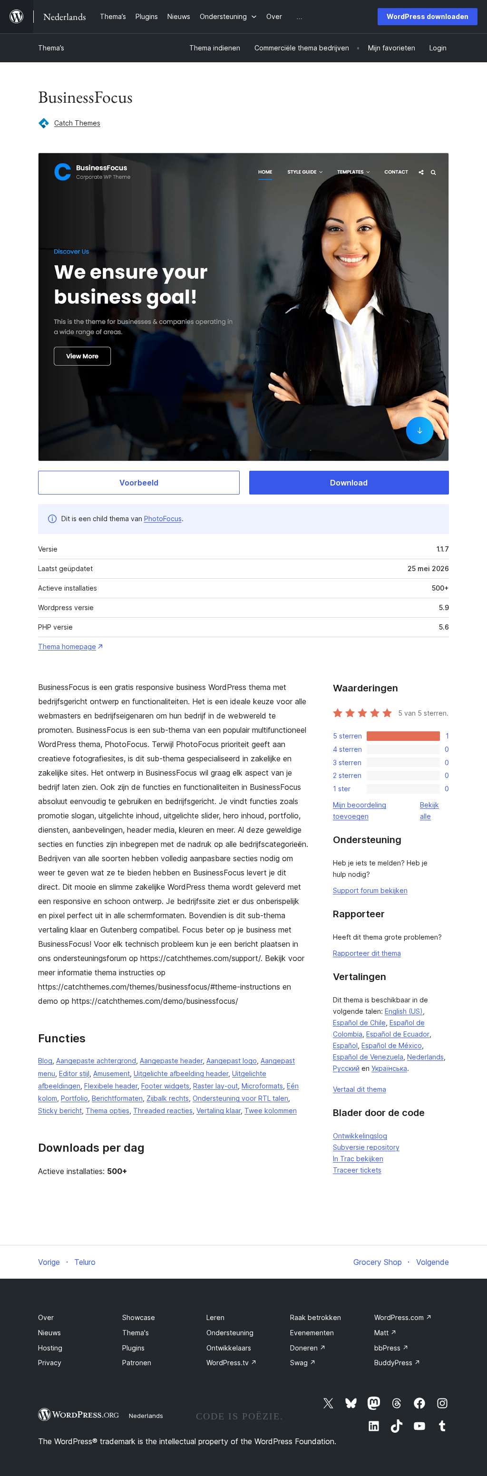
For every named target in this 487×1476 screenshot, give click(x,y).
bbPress (391, 1348)
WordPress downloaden (427, 16)
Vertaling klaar (218, 1111)
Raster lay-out (215, 1086)
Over (46, 1317)
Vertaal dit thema (359, 1089)
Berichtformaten (117, 1098)
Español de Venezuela (368, 1057)
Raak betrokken (315, 1317)
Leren (215, 1317)
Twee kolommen (270, 1111)
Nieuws (49, 1333)
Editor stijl (74, 1073)
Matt (385, 1333)
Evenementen (312, 1333)
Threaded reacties (163, 1111)
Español (345, 1045)
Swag (303, 1363)
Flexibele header (110, 1086)
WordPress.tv (231, 1363)
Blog (45, 1061)
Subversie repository (366, 1147)
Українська (389, 1068)
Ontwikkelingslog (360, 1136)
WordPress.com (403, 1317)
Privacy (49, 1363)
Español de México (391, 1045)
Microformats (262, 1086)
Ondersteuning (229, 1333)
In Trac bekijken (358, 1159)
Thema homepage (67, 646)
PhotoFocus (163, 519)
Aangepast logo (231, 1061)
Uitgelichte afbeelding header (181, 1073)
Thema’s (51, 48)
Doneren (308, 1348)
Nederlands (425, 1057)
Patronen (136, 1363)
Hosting (50, 1348)
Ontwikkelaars (228, 1348)
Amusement (111, 1073)
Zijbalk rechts (167, 1098)
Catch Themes (77, 123)
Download (349, 482)
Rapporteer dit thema (367, 953)
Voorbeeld (138, 482)
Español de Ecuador (397, 1034)
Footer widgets (165, 1086)
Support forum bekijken (370, 890)
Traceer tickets (357, 1170)
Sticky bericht (60, 1111)
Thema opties (107, 1111)
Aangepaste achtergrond (96, 1061)
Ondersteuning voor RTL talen (240, 1098)
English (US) (404, 1011)
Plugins (133, 1348)
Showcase (138, 1317)
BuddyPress (397, 1363)
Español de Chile (359, 1023)
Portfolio (74, 1098)
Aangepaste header (171, 1061)
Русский (346, 1068)
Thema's (135, 1333)
